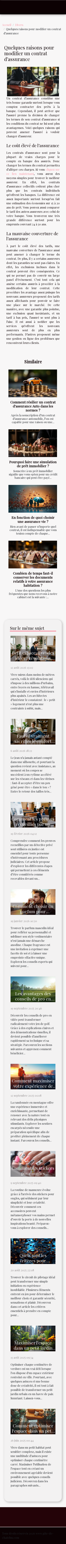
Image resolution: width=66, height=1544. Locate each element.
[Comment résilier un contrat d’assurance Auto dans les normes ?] (32, 383)
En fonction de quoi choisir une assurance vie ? (33, 519)
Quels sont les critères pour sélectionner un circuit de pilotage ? (33, 1263)
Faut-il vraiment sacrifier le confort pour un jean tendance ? (33, 743)
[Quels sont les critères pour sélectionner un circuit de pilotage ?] (33, 1251)
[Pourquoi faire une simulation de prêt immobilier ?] (32, 443)
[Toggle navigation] (7, 7)
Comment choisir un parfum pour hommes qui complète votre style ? (33, 914)
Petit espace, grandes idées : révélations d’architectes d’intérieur (33, 660)
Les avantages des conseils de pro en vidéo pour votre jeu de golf (33, 1001)
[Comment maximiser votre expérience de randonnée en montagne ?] (33, 1076)
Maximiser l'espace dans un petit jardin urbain (33, 1348)
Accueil (6, 25)
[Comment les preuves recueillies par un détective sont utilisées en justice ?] (33, 814)
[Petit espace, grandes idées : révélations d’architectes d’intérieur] (33, 648)
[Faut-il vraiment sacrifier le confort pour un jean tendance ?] (33, 731)
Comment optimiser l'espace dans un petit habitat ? (33, 1431)
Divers (19, 25)
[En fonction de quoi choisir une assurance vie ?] (32, 499)
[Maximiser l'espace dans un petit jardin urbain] (33, 1338)
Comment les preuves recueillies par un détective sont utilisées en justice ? (33, 826)
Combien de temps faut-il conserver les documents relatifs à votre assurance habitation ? (33, 579)
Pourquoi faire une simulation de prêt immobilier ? (33, 463)
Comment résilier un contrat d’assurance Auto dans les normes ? (33, 406)
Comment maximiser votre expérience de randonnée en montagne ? (33, 1088)
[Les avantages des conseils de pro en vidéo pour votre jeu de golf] (33, 989)
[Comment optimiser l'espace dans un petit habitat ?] (33, 1421)
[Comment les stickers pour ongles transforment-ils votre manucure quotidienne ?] (33, 1163)
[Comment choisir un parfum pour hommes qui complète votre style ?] (33, 901)
